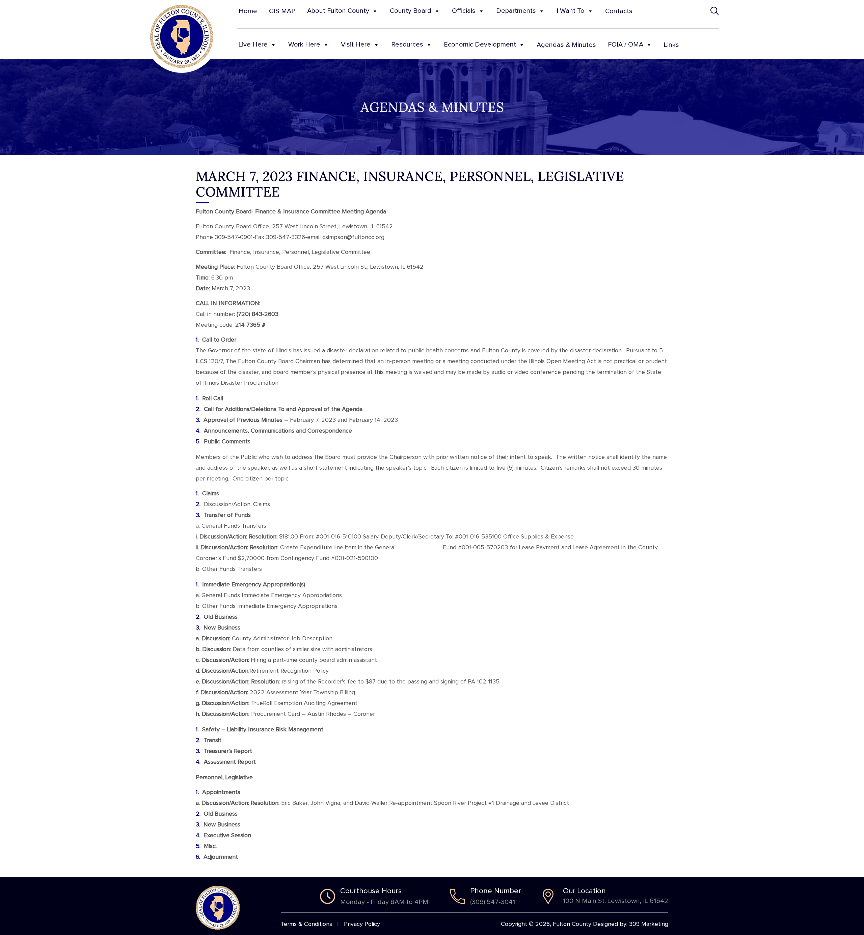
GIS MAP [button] (282, 11)
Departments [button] (516, 10)
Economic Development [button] (480, 44)
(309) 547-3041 (492, 902)
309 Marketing (648, 924)
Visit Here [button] (356, 44)
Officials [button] (464, 10)
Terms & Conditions (306, 924)
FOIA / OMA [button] (625, 44)
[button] (714, 11)
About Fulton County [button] (338, 10)
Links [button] (671, 44)
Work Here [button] (304, 44)
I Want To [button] (571, 10)
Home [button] (248, 11)
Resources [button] (407, 44)
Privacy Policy (362, 924)
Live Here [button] (253, 44)
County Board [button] (410, 10)
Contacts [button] (618, 11)
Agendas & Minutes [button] (566, 44)
